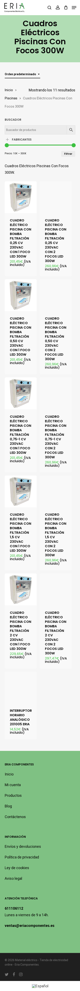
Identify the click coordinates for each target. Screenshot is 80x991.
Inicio (9, 90)
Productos (13, 795)
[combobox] (22, 74)
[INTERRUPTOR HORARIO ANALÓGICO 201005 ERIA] (21, 688)
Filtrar (68, 154)
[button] (74, 8)
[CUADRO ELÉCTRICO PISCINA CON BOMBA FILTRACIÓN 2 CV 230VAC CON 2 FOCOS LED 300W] (56, 589)
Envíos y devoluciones (23, 846)
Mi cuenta (13, 785)
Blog (8, 806)
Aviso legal (13, 878)
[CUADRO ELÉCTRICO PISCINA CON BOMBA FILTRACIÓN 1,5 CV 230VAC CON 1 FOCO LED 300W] (21, 491)
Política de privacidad (22, 857)
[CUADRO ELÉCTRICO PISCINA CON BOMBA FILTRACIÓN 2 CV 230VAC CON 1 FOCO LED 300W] (21, 589)
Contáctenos (15, 817)
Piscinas (11, 98)
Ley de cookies (17, 868)
